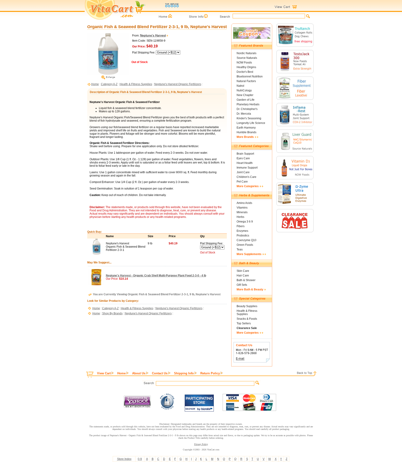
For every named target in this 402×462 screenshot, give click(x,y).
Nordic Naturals (246, 53)
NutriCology (244, 90)
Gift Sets (242, 284)
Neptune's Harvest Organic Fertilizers (177, 84)
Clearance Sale (247, 328)
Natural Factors (246, 81)
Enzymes (242, 231)
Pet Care (242, 181)
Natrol (240, 85)
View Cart (104, 373)
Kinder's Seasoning (249, 118)
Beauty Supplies (247, 306)
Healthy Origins (246, 67)
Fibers (241, 226)
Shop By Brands (112, 313)
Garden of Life (246, 99)
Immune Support (247, 167)
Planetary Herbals (248, 104)
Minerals (242, 212)
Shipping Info (184, 373)
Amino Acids (244, 203)
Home (95, 84)
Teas (240, 249)
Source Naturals (247, 58)
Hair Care (243, 275)
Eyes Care (243, 158)
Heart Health (245, 163)
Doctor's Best (245, 71)
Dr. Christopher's (247, 109)
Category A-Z (109, 84)
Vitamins (242, 207)
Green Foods (245, 244)
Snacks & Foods (247, 318)
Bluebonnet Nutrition (250, 76)
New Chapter (245, 95)
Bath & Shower (246, 280)
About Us (138, 373)
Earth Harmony (246, 127)
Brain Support (245, 153)
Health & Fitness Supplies (136, 84)
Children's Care (246, 177)
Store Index (124, 459)
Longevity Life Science (251, 123)
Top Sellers (244, 323)
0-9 (140, 459)
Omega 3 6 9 (245, 221)
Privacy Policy (201, 444)
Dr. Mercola (244, 113)
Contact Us (160, 373)
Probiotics (243, 235)
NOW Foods (244, 62)
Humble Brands (246, 132)
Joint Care (243, 172)
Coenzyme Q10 (246, 240)
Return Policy (210, 373)
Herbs (240, 217)
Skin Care (243, 271)
